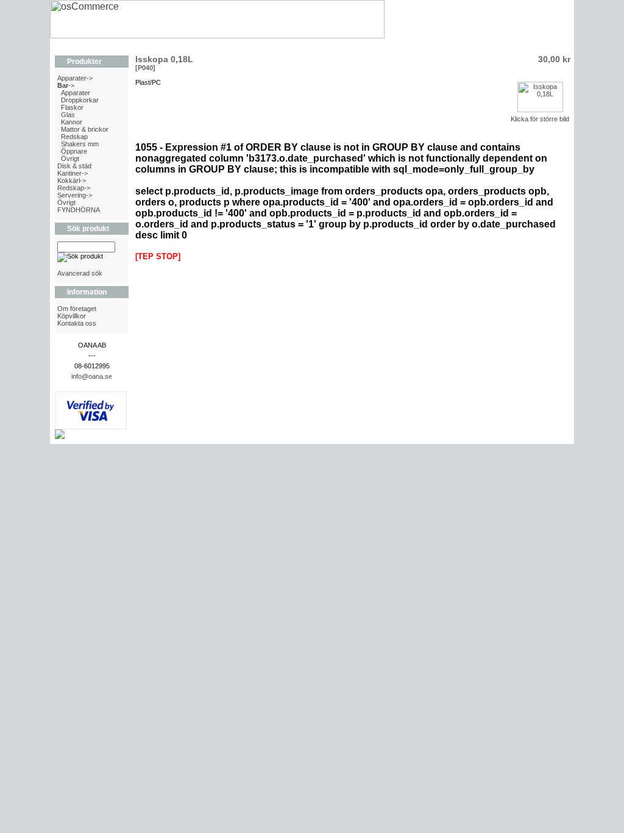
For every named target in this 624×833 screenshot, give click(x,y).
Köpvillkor (71, 316)
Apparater (75, 92)
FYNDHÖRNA (78, 209)
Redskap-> (73, 187)
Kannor (71, 122)
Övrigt (70, 158)
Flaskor (72, 107)
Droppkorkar (80, 100)
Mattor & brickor (84, 129)
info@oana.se (91, 376)
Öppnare (74, 151)
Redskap (74, 136)
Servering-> (74, 195)
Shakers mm (80, 144)
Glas (68, 114)
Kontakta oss (76, 323)
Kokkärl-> (71, 180)
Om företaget (76, 308)
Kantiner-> (72, 173)
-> (65, 85)
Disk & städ (74, 166)
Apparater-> (75, 78)
